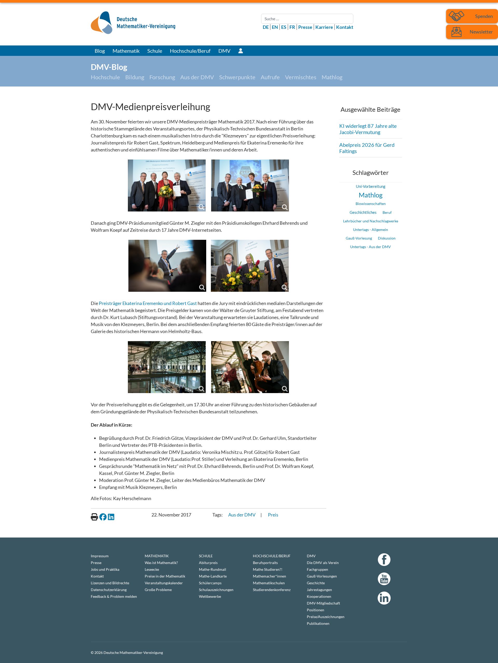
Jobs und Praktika (105, 569)
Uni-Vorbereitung (370, 186)
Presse (305, 27)
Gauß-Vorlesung (359, 238)
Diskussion (387, 238)
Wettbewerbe (210, 596)
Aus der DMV (197, 77)
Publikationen (318, 623)
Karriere (324, 27)
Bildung (134, 77)
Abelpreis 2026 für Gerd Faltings (367, 148)
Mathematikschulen (269, 583)
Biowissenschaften (371, 203)
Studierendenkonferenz (271, 589)
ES (283, 27)
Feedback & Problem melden (114, 596)
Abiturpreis (208, 562)
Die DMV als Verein (323, 562)
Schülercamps (210, 583)
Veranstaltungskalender (164, 583)
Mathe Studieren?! (267, 569)
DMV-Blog (109, 66)
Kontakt (344, 27)
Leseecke (152, 569)
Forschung (162, 77)
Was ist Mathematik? (161, 562)
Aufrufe (270, 77)
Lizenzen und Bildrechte (110, 583)
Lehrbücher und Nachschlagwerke (370, 221)
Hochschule (105, 77)
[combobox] (307, 19)
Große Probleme (158, 589)
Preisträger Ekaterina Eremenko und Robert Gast (148, 303)
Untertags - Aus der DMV (370, 246)
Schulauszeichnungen (216, 589)
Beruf (387, 212)
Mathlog (332, 77)
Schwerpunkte (237, 77)
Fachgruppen (317, 569)
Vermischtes (300, 77)
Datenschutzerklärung (109, 589)
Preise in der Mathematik (165, 576)
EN (275, 27)
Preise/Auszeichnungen (325, 616)
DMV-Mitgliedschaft (323, 603)
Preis (273, 515)
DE (266, 27)
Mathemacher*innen (269, 576)
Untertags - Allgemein (370, 229)
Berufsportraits (265, 562)
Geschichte (316, 583)
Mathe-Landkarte (213, 576)
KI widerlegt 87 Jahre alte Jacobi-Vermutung (368, 129)
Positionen (315, 610)
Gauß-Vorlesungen (322, 576)
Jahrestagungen (319, 589)
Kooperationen (319, 596)
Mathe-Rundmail (212, 569)
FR (292, 27)
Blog (100, 51)
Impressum (100, 556)
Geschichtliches (363, 212)
